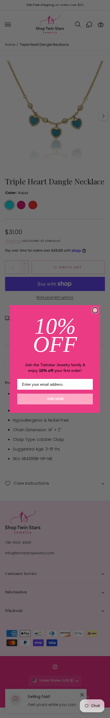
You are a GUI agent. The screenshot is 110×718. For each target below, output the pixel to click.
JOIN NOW (55, 399)
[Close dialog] (95, 310)
